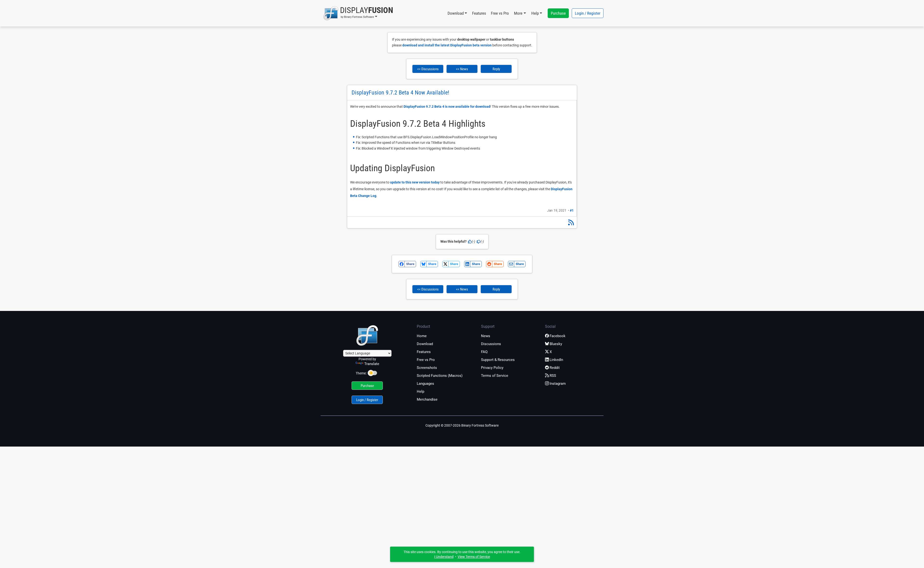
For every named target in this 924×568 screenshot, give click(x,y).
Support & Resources (498, 360)
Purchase (558, 13)
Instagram (558, 383)
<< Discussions (428, 69)
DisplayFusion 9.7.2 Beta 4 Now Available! (400, 92)
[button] (358, 13)
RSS (553, 375)
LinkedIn (556, 360)
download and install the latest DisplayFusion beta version (447, 45)
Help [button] (535, 13)
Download (425, 344)
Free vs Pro (500, 13)
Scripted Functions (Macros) (439, 375)
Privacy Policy (492, 368)
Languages (425, 383)
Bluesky (556, 344)
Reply (496, 69)
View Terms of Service (474, 557)
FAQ (484, 352)
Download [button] (456, 13)
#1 (572, 210)
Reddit (555, 368)
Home (422, 336)
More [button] (518, 13)
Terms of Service (494, 375)
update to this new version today (415, 182)
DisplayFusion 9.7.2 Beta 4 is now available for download (447, 106)
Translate (371, 364)
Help (420, 391)
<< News (462, 69)
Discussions (491, 344)
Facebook (557, 336)
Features (479, 13)
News (485, 336)
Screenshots (427, 368)
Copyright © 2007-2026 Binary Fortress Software (462, 425)
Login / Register (587, 13)
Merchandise (427, 399)
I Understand (444, 557)
